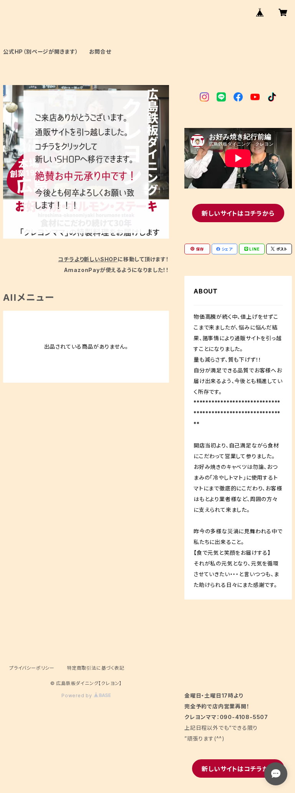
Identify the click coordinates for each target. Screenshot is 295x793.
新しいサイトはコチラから (238, 213)
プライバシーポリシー (32, 668)
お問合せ (100, 51)
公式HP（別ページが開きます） (40, 51)
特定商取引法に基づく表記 (95, 668)
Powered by (77, 695)
